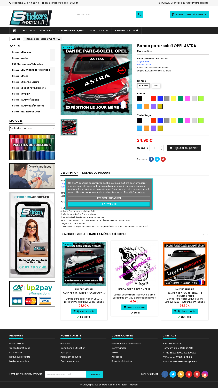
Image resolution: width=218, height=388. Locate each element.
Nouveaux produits (19, 356)
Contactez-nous (69, 361)
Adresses (117, 356)
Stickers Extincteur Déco (26, 111)
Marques (15, 121)
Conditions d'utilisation (72, 348)
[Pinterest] (163, 159)
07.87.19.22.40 (31, 2)
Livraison (45, 30)
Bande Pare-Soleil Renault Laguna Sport (184, 295)
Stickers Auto (20, 58)
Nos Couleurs (99, 30)
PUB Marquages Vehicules (27, 64)
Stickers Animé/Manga (25, 99)
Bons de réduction (122, 361)
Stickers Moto (20, 76)
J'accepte (109, 204)
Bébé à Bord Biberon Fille (134, 289)
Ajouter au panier (183, 148)
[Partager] (151, 159)
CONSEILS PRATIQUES (71, 30)
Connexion (176, 2)
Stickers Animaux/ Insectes (28, 105)
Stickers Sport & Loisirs (25, 82)
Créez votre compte (197, 2)
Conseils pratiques (19, 348)
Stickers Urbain (21, 93)
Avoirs (115, 352)
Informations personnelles (126, 343)
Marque (141, 51)
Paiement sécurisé (126, 30)
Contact (169, 335)
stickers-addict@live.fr (65, 2)
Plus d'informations (134, 192)
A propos (65, 352)
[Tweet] (157, 159)
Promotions (15, 352)
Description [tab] (69, 173)
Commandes (119, 348)
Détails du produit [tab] (96, 173)
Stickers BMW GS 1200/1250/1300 (31, 70)
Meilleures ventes (19, 361)
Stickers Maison (21, 52)
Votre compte (122, 335)
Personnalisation (109, 198)
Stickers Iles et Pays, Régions (29, 87)
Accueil (27, 30)
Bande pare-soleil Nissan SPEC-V (84, 293)
